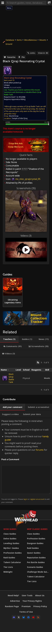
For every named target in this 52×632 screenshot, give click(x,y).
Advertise (15, 601)
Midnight (7, 571)
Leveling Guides (11, 543)
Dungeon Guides (35, 543)
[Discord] (14, 617)
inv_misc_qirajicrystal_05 (27, 179)
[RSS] (38, 617)
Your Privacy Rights (32, 601)
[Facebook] (28, 617)
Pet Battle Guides (36, 562)
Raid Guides (9, 557)
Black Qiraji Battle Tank (11, 378)
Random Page (12, 606)
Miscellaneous (30, 40)
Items (19, 40)
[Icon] (7, 70)
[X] (19, 617)
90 (23, 97)
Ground (9, 44)
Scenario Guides (35, 567)
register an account (37, 499)
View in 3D (43, 53)
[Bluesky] (23, 617)
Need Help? (13, 595)
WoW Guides (9, 529)
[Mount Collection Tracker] (26, 318)
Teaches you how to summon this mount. (24, 90)
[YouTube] (33, 617)
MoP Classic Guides (37, 529)
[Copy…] (38, 362)
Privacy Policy (40, 606)
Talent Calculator (12, 562)
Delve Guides (9, 538)
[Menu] (3, 3)
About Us (39, 595)
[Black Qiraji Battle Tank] (4, 378)
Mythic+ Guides (11, 548)
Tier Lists (8, 567)
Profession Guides (12, 552)
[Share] (49, 3)
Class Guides (9, 533)
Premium (26, 606)
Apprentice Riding (18, 99)
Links (32, 53)
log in (25, 499)
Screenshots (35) (26, 188)
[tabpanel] (26, 376)
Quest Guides (33, 552)
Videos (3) (26, 235)
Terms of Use (26, 611)
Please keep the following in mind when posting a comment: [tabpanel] (25, 461)
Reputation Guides (36, 557)
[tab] (9, 339)
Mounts (42, 40)
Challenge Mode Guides (38, 571)
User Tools (27, 595)
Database (10, 40)
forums (39, 449)
